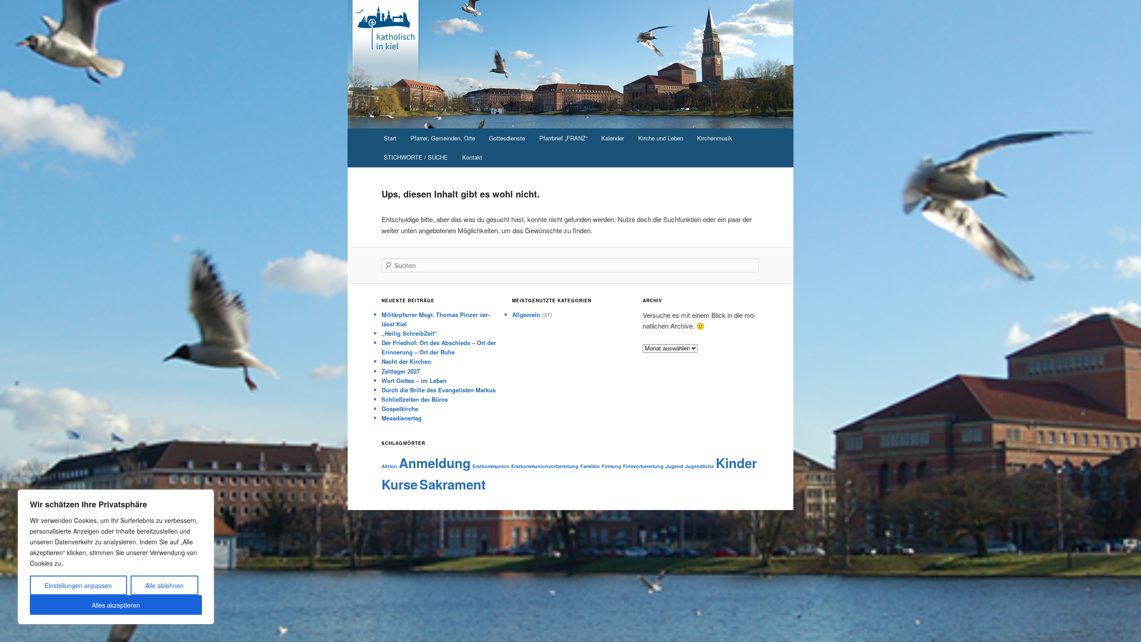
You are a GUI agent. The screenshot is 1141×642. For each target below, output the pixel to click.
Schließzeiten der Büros (415, 399)
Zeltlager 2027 (401, 371)
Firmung (611, 466)
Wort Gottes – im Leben (414, 380)
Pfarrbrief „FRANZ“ (563, 138)
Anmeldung (435, 462)
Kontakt (472, 157)
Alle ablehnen (164, 585)
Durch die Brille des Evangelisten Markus (439, 390)
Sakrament (452, 484)
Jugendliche (699, 466)
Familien (590, 466)
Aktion (389, 466)
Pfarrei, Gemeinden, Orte (442, 138)
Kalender (612, 138)
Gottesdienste (507, 138)
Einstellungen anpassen (78, 585)
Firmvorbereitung (643, 466)
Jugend (674, 466)
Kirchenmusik (714, 138)
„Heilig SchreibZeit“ (409, 333)
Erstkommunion (490, 466)
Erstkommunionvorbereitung (545, 466)
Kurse (400, 484)
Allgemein (526, 314)
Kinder (736, 462)
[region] (116, 557)
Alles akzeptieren (116, 605)
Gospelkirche (400, 408)
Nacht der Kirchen (406, 361)
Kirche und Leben (660, 138)
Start (390, 138)
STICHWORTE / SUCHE (416, 157)
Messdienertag (402, 418)
